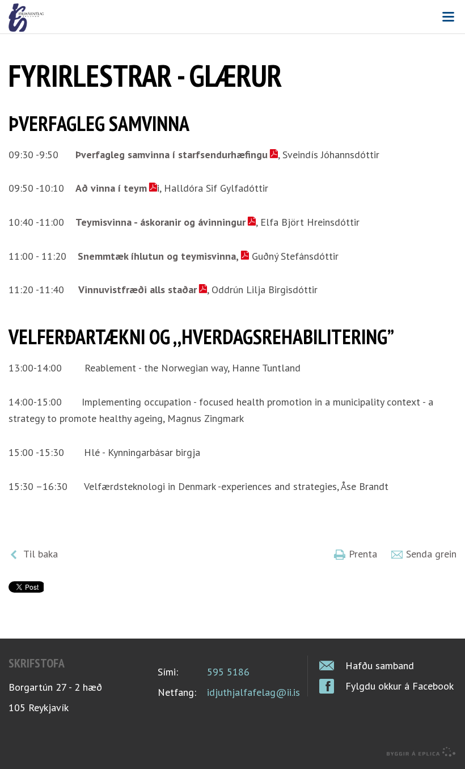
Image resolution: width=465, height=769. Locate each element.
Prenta (363, 553)
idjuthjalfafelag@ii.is (253, 692)
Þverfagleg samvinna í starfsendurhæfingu (171, 154)
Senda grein (431, 553)
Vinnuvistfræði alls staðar (137, 289)
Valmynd (448, 17)
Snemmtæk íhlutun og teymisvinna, (158, 256)
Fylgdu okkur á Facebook (399, 685)
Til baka (40, 553)
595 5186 (228, 671)
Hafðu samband (379, 665)
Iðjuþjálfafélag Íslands (232, 17)
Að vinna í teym (111, 188)
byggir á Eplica (421, 752)
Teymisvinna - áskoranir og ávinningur (160, 222)
